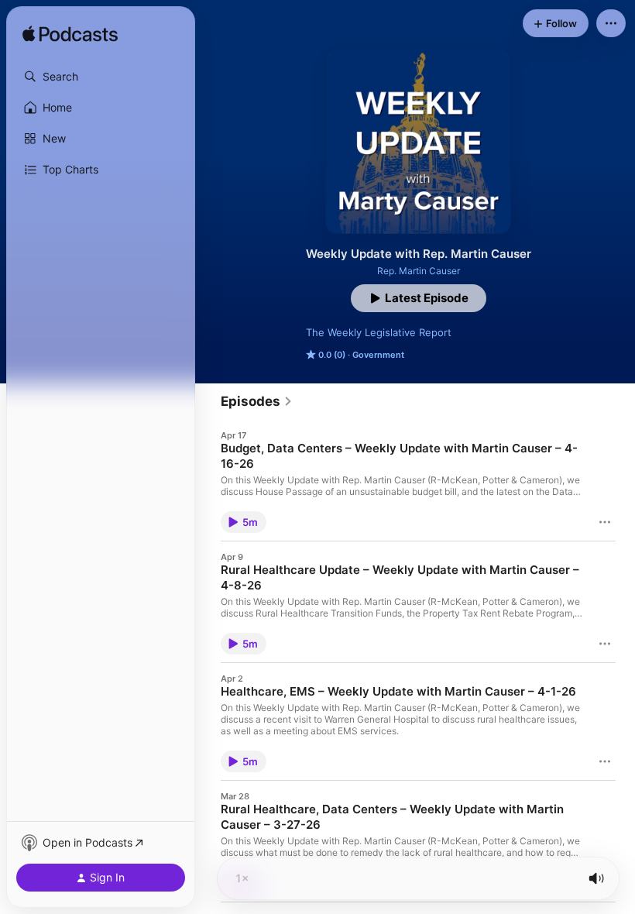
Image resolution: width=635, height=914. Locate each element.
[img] (70, 35)
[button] (100, 77)
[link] (257, 401)
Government (378, 354)
